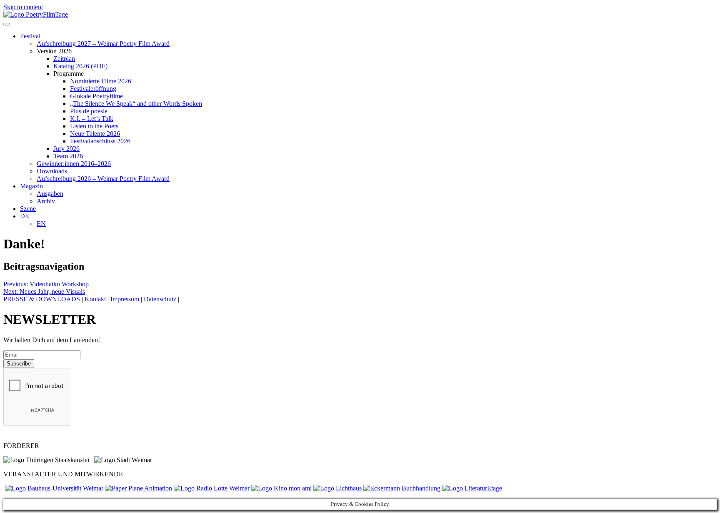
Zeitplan (64, 58)
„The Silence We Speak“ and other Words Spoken (136, 103)
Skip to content (23, 6)
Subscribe (19, 363)
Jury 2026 (66, 148)
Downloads (52, 171)
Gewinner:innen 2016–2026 (74, 163)
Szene (28, 208)
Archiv (46, 201)
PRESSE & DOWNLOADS (41, 299)
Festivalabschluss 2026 (100, 141)
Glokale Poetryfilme (96, 96)
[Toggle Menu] (6, 24)
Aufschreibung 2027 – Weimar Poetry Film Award (103, 43)
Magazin (31, 186)
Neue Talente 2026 (95, 133)
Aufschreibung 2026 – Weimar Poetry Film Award (103, 178)
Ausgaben (50, 193)
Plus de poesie (89, 111)
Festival (30, 36)
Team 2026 (68, 156)
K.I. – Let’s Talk (91, 118)
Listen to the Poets (94, 126)
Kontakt (95, 299)
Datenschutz (160, 299)
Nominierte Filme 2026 (100, 81)
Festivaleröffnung (93, 88)
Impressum (124, 299)
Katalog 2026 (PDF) (80, 66)
